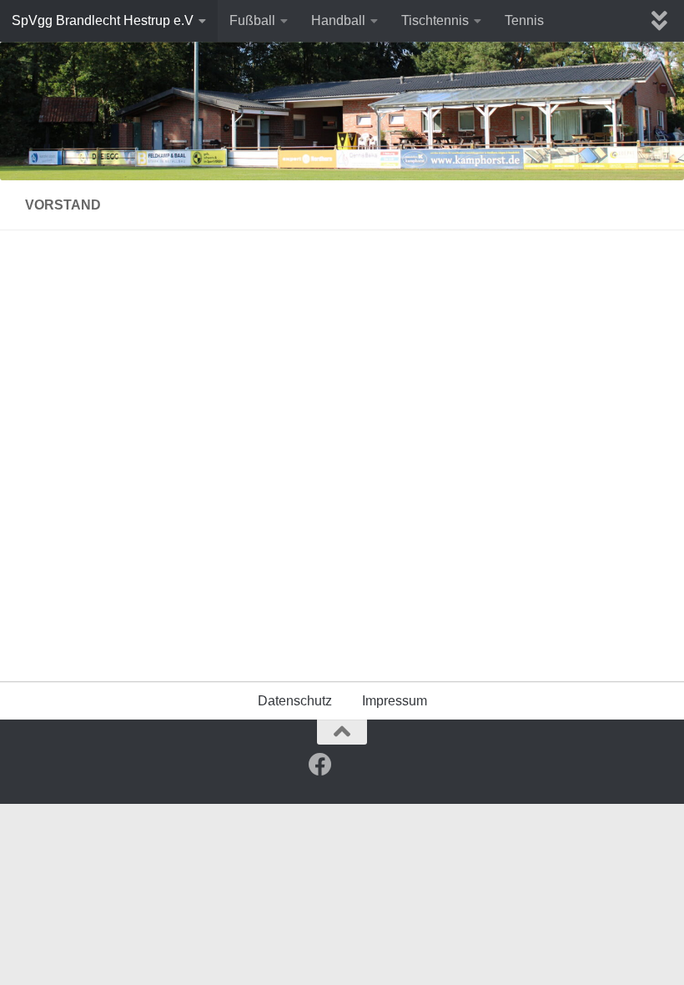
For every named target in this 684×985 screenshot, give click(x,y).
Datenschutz (295, 701)
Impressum (394, 701)
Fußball (252, 20)
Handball (338, 20)
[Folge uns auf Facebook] (320, 764)
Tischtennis (435, 20)
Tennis (524, 20)
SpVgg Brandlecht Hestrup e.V (103, 20)
